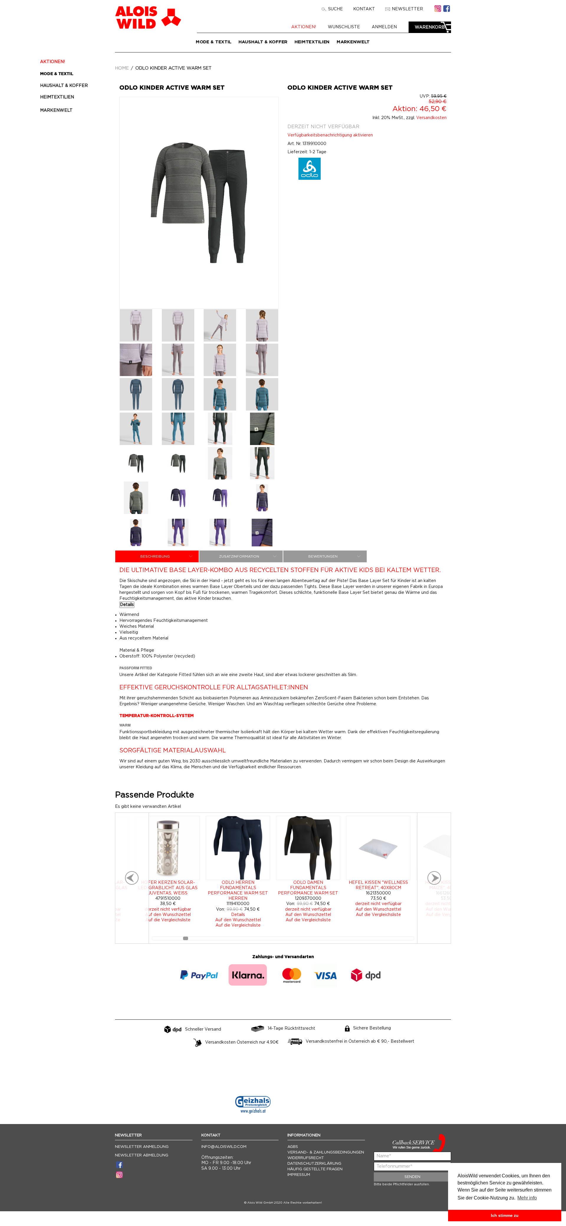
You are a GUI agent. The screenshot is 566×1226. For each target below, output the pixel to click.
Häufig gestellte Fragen (315, 1169)
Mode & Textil (213, 42)
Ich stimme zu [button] (505, 1215)
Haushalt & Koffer (262, 42)
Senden (412, 1177)
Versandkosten (431, 118)
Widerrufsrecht (305, 1158)
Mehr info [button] (527, 1197)
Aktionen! (303, 27)
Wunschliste (344, 27)
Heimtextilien (312, 42)
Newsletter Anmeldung (142, 1147)
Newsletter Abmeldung (141, 1155)
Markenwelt (353, 42)
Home (122, 68)
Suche (335, 9)
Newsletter (407, 9)
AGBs (292, 1147)
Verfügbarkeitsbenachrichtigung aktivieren (330, 135)
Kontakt (364, 9)
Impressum (298, 1175)
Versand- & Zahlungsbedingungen (325, 1152)
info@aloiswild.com (223, 1147)
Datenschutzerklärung (314, 1164)
